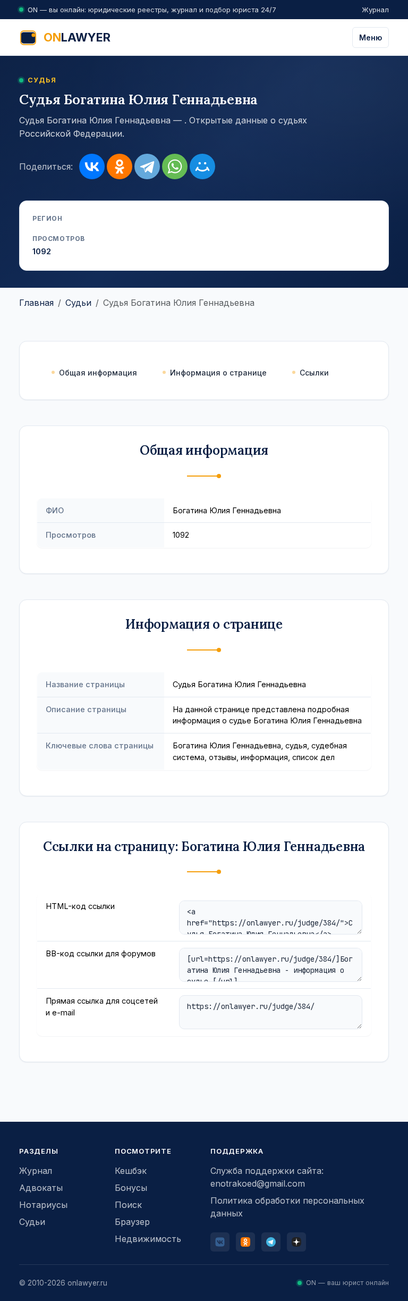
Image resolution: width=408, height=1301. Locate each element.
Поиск (128, 1204)
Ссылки (314, 372)
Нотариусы (43, 1204)
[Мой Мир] (202, 166)
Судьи (78, 302)
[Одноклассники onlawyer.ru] (245, 1242)
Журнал (375, 9)
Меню (370, 37)
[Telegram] (147, 166)
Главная (36, 302)
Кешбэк (131, 1170)
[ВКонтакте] (92, 166)
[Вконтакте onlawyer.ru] (220, 1242)
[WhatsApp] (175, 166)
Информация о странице (218, 372)
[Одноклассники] (119, 166)
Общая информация (98, 372)
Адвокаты (41, 1187)
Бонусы (131, 1187)
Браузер (132, 1221)
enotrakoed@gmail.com (257, 1183)
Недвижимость (148, 1238)
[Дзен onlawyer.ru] (296, 1242)
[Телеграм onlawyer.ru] (270, 1242)
